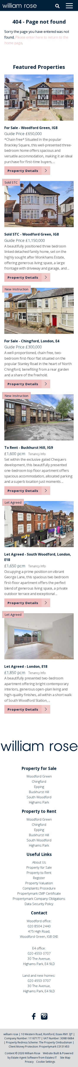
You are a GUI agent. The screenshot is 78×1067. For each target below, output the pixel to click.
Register (39, 878)
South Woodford (39, 797)
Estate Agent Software (24, 1057)
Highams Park (39, 802)
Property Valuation (39, 883)
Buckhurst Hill (39, 792)
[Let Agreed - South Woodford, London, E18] (39, 524)
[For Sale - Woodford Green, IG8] (39, 97)
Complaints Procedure (39, 888)
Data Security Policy (39, 904)
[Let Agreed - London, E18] (39, 636)
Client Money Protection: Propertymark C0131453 (39, 1046)
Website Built (51, 1053)
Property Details (23, 170)
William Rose (32, 1053)
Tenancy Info (37, 454)
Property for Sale (39, 867)
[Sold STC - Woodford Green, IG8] (39, 204)
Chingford (39, 781)
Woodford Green (39, 776)
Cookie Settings (45, 1062)
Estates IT (51, 1057)
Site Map (65, 1057)
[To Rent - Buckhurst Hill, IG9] (39, 417)
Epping (39, 786)
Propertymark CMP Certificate (39, 893)
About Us (39, 862)
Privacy (29, 1062)
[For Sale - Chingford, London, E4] (39, 311)
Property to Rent (39, 872)
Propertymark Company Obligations (39, 898)
